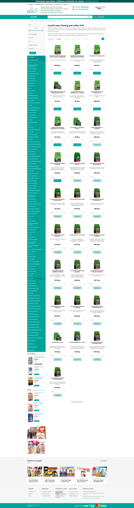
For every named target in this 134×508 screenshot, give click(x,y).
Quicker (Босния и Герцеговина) (32, 242)
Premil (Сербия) (32, 221)
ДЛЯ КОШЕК (31, 340)
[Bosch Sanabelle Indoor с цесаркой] (30, 397)
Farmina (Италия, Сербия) (34, 144)
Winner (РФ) (31, 273)
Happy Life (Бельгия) (33, 173)
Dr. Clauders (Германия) (34, 129)
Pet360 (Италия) (32, 237)
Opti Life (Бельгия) (32, 213)
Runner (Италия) (32, 251)
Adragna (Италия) (32, 68)
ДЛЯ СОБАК (42, 21)
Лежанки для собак (33, 316)
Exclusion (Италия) (32, 134)
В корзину (97, 144)
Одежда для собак (33, 335)
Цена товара (85, 39)
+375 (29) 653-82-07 (73, 491)
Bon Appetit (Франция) (33, 107)
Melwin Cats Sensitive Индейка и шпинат (38, 403)
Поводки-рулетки (33, 314)
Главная (32, 21)
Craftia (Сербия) (32, 115)
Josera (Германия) (32, 176)
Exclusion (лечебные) (33, 137)
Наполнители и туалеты (34, 308)
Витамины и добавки (34, 301)
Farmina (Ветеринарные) (34, 146)
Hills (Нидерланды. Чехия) (34, 161)
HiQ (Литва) (31, 171)
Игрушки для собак (33, 324)
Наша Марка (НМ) (32, 290)
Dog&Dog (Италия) (32, 122)
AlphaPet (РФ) (31, 83)
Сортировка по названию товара (72, 39)
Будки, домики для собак (35, 330)
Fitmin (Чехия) (31, 151)
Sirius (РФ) (30, 254)
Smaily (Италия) (32, 256)
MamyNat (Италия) (32, 193)
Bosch (29, 88)
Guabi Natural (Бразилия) (34, 156)
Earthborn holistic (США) (34, 141)
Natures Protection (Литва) (34, 204)
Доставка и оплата (39, 4)
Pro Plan (30, 234)
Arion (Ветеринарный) (33, 73)
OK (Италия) (31, 216)
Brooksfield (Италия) (33, 95)
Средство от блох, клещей (35, 338)
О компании (31, 491)
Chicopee (30, 120)
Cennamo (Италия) (32, 117)
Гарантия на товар (46, 491)
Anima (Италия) (32, 81)
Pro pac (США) (31, 232)
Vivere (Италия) (32, 268)
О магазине (31, 4)
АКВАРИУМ (31, 350)
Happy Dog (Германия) (33, 166)
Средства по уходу (33, 303)
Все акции (104, 460)
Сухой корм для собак (50, 21)
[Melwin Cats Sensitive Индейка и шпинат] (30, 407)
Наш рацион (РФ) (32, 286)
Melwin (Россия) (32, 199)
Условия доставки (46, 495)
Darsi (29, 124)
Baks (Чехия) (31, 90)
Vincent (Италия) (32, 271)
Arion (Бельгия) (32, 78)
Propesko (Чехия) (32, 229)
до (36, 27)
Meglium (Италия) (32, 180)
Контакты (65, 4)
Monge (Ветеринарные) (34, 190)
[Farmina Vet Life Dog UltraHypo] (30, 371)
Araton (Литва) (31, 71)
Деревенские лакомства (34, 295)
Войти (99, 8)
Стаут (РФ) (30, 293)
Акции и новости (49, 4)
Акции (29, 495)
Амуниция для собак (33, 322)
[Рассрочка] (67, 1)
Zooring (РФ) (30, 278)
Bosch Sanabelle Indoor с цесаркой (39, 393)
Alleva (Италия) (31, 76)
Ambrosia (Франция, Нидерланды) (33, 65)
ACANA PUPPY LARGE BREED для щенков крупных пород (38, 378)
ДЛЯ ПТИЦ (31, 344)
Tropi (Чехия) (31, 259)
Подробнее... (31, 428)
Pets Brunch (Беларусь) (33, 227)
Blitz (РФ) (30, 93)
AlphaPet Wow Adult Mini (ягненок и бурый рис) (39, 357)
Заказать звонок (101, 9)
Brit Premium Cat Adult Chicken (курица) (39, 414)
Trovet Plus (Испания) (33, 261)
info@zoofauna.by (73, 495)
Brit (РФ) (30, 105)
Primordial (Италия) (33, 239)
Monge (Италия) (32, 188)
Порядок (59, 39)
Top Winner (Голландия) (34, 264)
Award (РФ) (30, 85)
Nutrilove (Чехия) (32, 201)
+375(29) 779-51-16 (73, 493)
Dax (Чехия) (31, 127)
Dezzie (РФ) (31, 132)
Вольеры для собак (33, 327)
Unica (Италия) (31, 266)
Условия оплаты (46, 493)
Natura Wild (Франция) (33, 209)
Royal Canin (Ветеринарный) (35, 249)
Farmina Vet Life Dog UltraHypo (38, 367)
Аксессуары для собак (34, 306)
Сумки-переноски (33, 319)
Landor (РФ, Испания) (33, 178)
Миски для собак (32, 311)
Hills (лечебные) (32, 163)
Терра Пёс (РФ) (31, 281)
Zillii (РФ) (30, 276)
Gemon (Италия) (32, 154)
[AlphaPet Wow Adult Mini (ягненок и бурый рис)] (30, 360)
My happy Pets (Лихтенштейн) (31, 196)
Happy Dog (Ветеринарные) (34, 168)
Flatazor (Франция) (32, 149)
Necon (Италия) (32, 206)
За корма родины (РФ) (33, 288)
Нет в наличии (38, 364)
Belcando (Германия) (33, 98)
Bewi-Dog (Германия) (33, 110)
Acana (29, 62)
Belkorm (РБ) (31, 100)
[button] (36, 25)
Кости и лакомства (33, 332)
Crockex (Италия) (32, 112)
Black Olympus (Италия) (34, 102)
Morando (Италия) (32, 183)
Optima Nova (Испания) (34, 211)
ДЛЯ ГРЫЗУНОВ (32, 347)
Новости (30, 493)
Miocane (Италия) (32, 185)
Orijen (29, 218)
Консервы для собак (33, 298)
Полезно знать (58, 4)
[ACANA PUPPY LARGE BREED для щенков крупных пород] (30, 381)
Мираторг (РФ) (31, 283)
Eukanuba (30, 139)
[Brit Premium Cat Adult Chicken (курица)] (30, 418)
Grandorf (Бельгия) (32, 158)
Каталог (34, 17)
